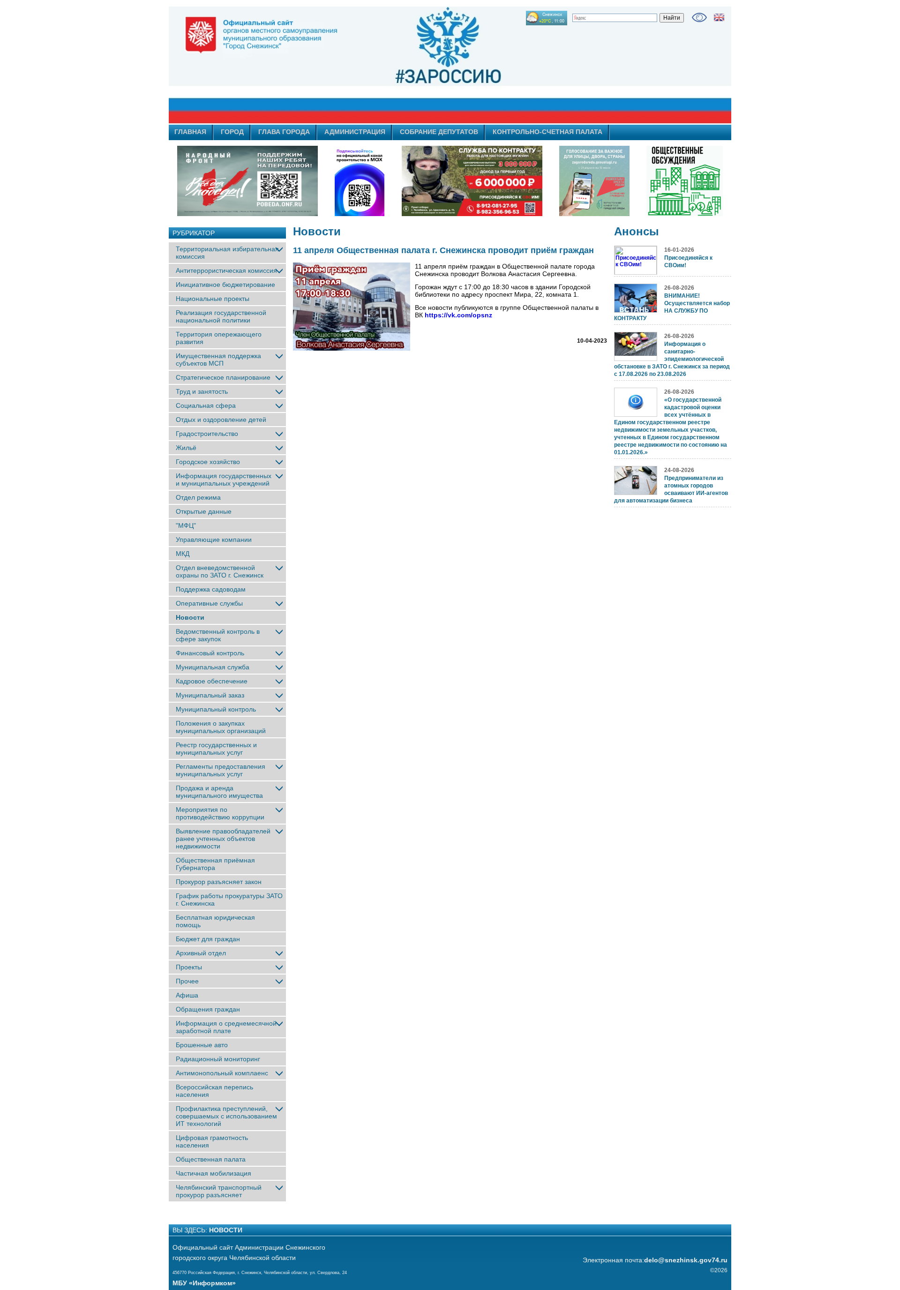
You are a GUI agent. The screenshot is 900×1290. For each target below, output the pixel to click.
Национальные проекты (212, 298)
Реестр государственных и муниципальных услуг (216, 748)
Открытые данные (204, 511)
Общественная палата (211, 1159)
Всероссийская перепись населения (214, 1090)
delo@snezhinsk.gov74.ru (686, 1260)
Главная (190, 131)
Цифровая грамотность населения (212, 1141)
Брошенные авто (202, 1045)
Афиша (187, 995)
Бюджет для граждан (208, 939)
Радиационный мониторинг (218, 1059)
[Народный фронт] (247, 181)
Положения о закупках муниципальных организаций (221, 727)
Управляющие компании (214, 539)
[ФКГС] (594, 181)
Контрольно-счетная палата (547, 131)
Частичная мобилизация (213, 1173)
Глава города (284, 131)
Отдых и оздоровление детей (221, 419)
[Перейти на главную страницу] (365, 65)
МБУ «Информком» (204, 1283)
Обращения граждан (208, 1009)
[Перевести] (719, 17)
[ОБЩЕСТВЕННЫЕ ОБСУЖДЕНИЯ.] (684, 181)
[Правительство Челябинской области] (359, 181)
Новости (190, 617)
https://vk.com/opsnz (458, 315)
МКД (182, 553)
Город (232, 131)
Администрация (354, 131)
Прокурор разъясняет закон (219, 881)
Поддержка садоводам (211, 589)
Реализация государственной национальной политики (221, 316)
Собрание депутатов (439, 131)
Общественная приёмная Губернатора (215, 863)
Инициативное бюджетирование (225, 284)
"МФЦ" (186, 525)
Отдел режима (198, 497)
